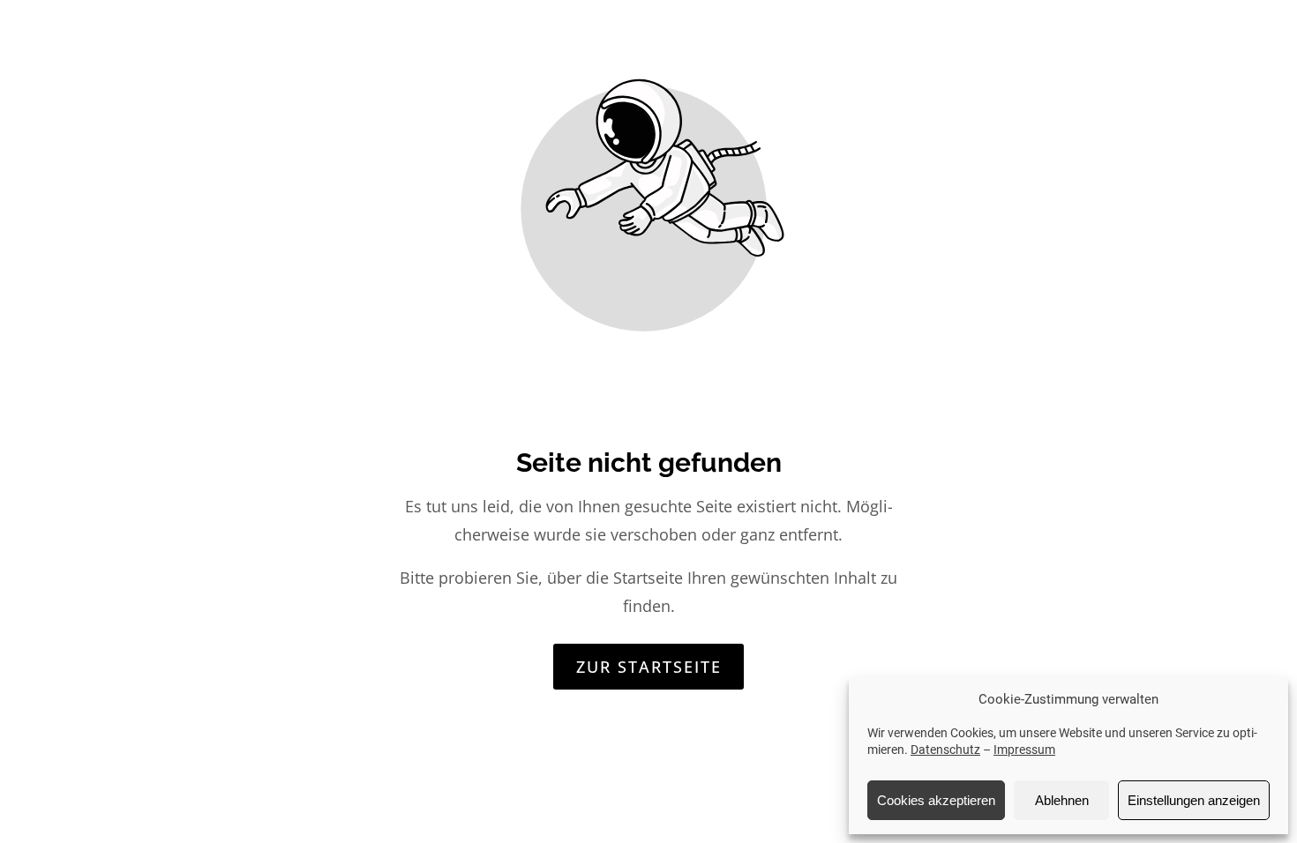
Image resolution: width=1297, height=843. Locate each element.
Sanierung (951, 52)
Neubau (845, 52)
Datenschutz (945, 749)
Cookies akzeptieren (936, 800)
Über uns (1062, 52)
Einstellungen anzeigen (1194, 800)
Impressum (1024, 749)
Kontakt (1164, 52)
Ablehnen (1062, 800)
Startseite (740, 52)
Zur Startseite (649, 666)
